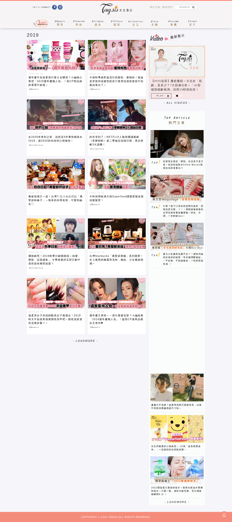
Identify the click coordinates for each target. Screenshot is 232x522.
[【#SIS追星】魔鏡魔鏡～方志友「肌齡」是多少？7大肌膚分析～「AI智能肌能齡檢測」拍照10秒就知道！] (177, 61)
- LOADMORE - (85, 341)
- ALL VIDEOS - (177, 102)
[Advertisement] (174, 318)
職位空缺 (155, 7)
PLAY (160, 96)
